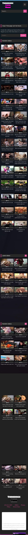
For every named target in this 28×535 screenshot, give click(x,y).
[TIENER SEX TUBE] (11, 4)
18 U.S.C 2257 (8, 505)
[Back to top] (23, 530)
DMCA (16, 505)
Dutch (17, 533)
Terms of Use (16, 506)
